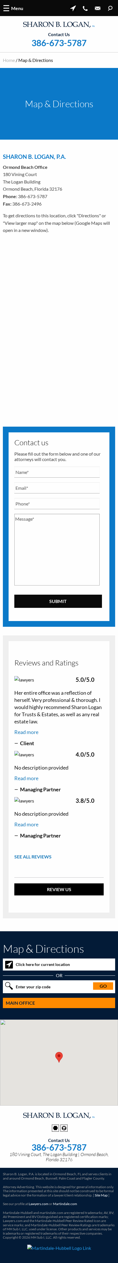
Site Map (101, 1195)
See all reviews (33, 856)
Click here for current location (43, 964)
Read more (26, 732)
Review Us (59, 889)
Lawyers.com (38, 1204)
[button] (59, 1057)
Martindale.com (65, 1204)
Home (9, 60)
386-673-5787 (59, 43)
